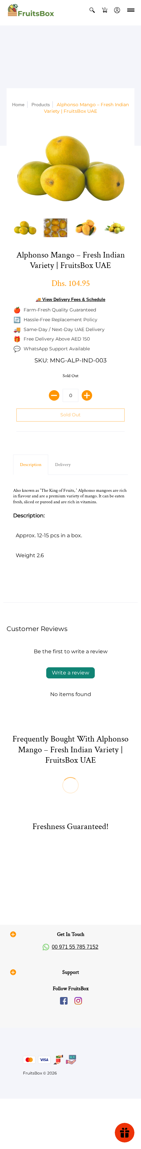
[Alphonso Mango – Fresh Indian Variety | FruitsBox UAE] (86, 228)
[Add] (87, 395)
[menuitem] (92, 10)
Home (18, 104)
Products (40, 104)
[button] (92, 10)
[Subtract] (54, 395)
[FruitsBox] (30, 10)
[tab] (30, 465)
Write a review (70, 673)
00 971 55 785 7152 (75, 947)
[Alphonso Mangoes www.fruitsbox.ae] (70, 168)
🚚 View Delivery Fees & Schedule (70, 299)
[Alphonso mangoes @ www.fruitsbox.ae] (56, 228)
